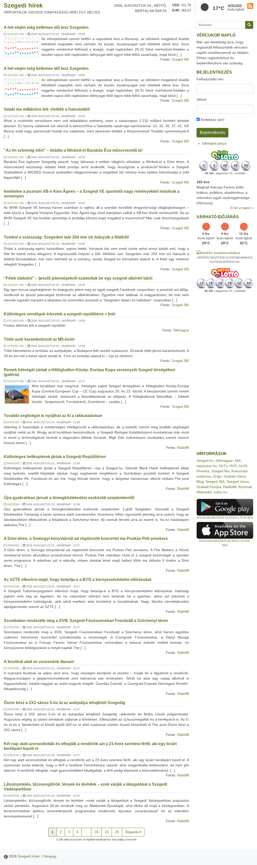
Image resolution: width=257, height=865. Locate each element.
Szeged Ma (220, 471)
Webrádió (204, 492)
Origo (217, 476)
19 (107, 832)
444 (238, 461)
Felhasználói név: (210, 79)
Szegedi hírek (23, 5)
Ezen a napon (240, 208)
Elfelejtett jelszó (214, 143)
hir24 (243, 466)
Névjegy (50, 856)
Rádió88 (13, 422)
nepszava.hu (207, 466)
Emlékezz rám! (212, 120)
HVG (233, 466)
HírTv (223, 466)
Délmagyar (15, 320)
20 (117, 832)
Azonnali (245, 487)
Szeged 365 (15, 34)
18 (96, 832)
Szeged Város (238, 482)
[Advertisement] (225, 372)
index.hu (220, 492)
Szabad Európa (209, 487)
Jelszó (202, 99)
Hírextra (203, 471)
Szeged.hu (205, 461)
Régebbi (132, 832)
